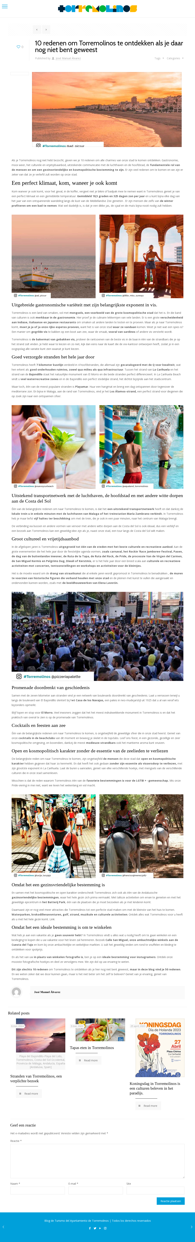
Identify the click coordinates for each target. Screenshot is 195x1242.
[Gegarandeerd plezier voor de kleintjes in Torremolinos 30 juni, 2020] (191, 1226)
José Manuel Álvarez (68, 58)
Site (128, 1183)
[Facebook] (90, 1228)
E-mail (73, 1183)
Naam (15, 1183)
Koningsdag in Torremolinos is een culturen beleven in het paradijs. (155, 1088)
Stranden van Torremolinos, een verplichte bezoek (36, 1078)
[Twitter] (95, 1228)
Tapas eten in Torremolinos (92, 1047)
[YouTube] (100, 1228)
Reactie (16, 1141)
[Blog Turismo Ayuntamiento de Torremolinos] (97, 8)
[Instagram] (105, 1228)
